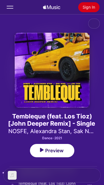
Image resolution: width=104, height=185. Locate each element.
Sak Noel (85, 131)
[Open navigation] (10, 7)
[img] (51, 7)
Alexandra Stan (50, 131)
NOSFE (17, 131)
